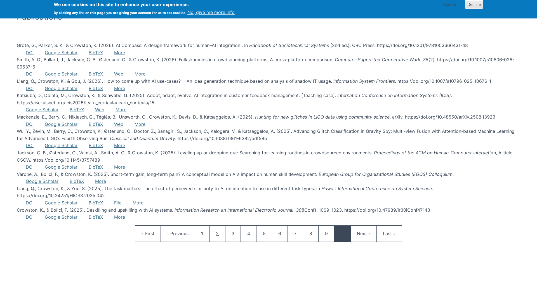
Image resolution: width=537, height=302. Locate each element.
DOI (30, 52)
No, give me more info (211, 12)
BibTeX (96, 52)
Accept (449, 4)
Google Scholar (61, 52)
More (119, 52)
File (117, 203)
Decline (474, 4)
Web (118, 74)
